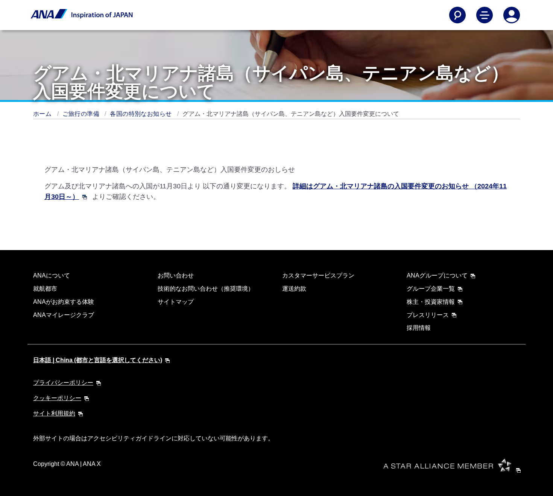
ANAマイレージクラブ (63, 315)
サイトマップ (176, 302)
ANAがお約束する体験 (63, 302)
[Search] (457, 15)
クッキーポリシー (57, 398)
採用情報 (419, 328)
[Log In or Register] (511, 15)
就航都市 (45, 288)
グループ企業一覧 (431, 288)
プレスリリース (428, 315)
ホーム (43, 114)
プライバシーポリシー (63, 382)
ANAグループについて (437, 275)
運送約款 (294, 288)
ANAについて (51, 275)
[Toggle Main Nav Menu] (484, 15)
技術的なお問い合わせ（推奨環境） (206, 288)
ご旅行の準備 (81, 114)
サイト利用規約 (54, 413)
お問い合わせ (176, 275)
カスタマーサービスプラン (318, 275)
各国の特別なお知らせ (141, 114)
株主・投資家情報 (431, 302)
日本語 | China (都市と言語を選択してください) (97, 360)
